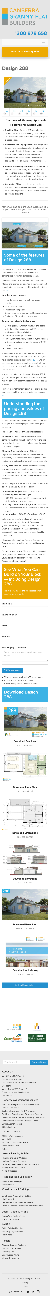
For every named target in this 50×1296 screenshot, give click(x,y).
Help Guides (7, 1235)
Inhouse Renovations (11, 1258)
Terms (25, 1286)
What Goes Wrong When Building (16, 1196)
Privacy (25, 1282)
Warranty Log (8, 1252)
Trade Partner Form (10, 1146)
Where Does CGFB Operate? (14, 1089)
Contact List (7, 1095)
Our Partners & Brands (12, 1079)
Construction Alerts (10, 1255)
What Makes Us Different (13, 1076)
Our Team (6, 1086)
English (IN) (18, 1292)
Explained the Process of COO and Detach (20, 1164)
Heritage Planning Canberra (14, 1161)
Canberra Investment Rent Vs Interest (18, 1111)
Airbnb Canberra (9, 1127)
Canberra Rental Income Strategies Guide (20, 1121)
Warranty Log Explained (12, 1231)
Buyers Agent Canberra (12, 1124)
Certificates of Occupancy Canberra (17, 1202)
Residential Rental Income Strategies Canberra (22, 1114)
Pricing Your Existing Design (14, 1216)
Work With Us (8, 1139)
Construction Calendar (11, 1248)
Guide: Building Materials (12, 1228)
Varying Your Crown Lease (13, 1167)
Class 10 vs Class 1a (10, 1108)
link (7, 290)
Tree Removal (8, 1184)
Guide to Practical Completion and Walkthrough (22, 1206)
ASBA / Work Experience (12, 1136)
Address (6, 636)
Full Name (7, 604)
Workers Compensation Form (15, 1142)
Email (4, 625)
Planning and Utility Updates (14, 1158)
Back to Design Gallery (25, 985)
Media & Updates (9, 1171)
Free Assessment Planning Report (16, 1092)
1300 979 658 (31, 33)
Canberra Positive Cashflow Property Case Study (23, 1117)
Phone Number (9, 615)
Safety (5, 1149)
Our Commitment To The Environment (19, 1082)
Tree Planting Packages (12, 1181)
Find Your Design (39, 1062)
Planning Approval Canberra (14, 1245)
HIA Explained (8, 1199)
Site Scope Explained (11, 1219)
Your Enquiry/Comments (14, 647)
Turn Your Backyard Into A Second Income (20, 1104)
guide (35, 360)
